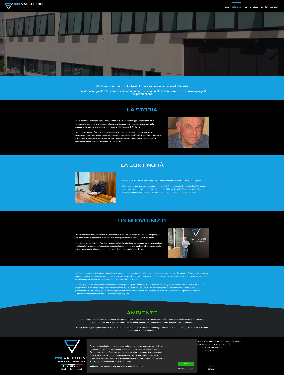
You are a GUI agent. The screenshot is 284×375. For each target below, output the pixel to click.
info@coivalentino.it (74, 369)
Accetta (186, 364)
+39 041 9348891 (73, 366)
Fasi (212, 372)
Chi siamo (212, 369)
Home (212, 366)
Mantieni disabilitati (186, 369)
